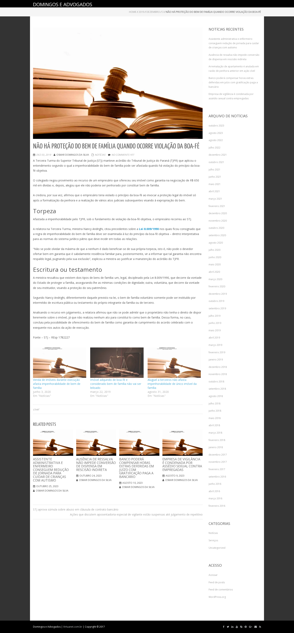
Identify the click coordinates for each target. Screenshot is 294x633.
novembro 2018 (218, 374)
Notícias (100, 154)
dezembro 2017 (218, 454)
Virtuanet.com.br (72, 626)
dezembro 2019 (218, 294)
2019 (141, 12)
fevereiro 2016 (217, 506)
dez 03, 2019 (43, 154)
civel (36, 409)
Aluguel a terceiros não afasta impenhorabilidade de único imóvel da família (172, 384)
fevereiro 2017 (217, 469)
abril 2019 (214, 337)
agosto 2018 (216, 396)
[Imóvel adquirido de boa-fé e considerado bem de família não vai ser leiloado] (116, 362)
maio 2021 (215, 184)
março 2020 (215, 279)
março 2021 (215, 198)
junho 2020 (215, 257)
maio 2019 (215, 330)
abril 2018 (214, 425)
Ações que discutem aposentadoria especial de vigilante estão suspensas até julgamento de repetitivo (136, 514)
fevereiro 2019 (217, 352)
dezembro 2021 (218, 154)
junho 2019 (215, 323)
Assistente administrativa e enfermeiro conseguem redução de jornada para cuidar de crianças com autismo (234, 43)
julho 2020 (214, 250)
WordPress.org (217, 597)
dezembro (153, 12)
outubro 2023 (216, 125)
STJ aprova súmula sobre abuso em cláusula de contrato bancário (75, 509)
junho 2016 (215, 484)
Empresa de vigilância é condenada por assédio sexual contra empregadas (231, 96)
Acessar (213, 575)
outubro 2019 (216, 301)
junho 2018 (215, 410)
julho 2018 (214, 403)
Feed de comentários (221, 589)
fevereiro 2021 (217, 206)
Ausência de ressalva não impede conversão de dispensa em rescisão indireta (234, 57)
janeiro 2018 (216, 447)
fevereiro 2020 (217, 286)
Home (132, 12)
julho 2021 (214, 169)
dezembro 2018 (218, 367)
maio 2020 (215, 264)
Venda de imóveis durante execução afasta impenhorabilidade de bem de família (56, 384)
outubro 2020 (216, 228)
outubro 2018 (216, 381)
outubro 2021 (216, 162)
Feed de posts (217, 582)
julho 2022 (214, 147)
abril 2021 (214, 191)
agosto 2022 (216, 140)
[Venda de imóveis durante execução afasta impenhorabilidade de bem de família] (59, 362)
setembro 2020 (217, 235)
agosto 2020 (216, 242)
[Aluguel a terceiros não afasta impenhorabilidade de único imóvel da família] (174, 362)
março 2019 (215, 345)
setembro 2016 (217, 476)
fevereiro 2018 (217, 440)
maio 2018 (215, 418)
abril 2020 (214, 272)
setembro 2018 (217, 388)
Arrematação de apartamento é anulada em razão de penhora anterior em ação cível (234, 69)
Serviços (213, 540)
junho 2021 (215, 176)
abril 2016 (214, 491)
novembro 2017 (218, 462)
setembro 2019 (217, 308)
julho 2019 (214, 315)
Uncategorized (217, 547)
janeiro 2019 (216, 359)
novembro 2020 (218, 220)
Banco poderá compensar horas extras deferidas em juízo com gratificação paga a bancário (233, 82)
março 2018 (215, 432)
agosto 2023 (216, 133)
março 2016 (215, 498)
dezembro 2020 (218, 213)
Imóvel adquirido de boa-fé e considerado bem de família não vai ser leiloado (115, 384)
